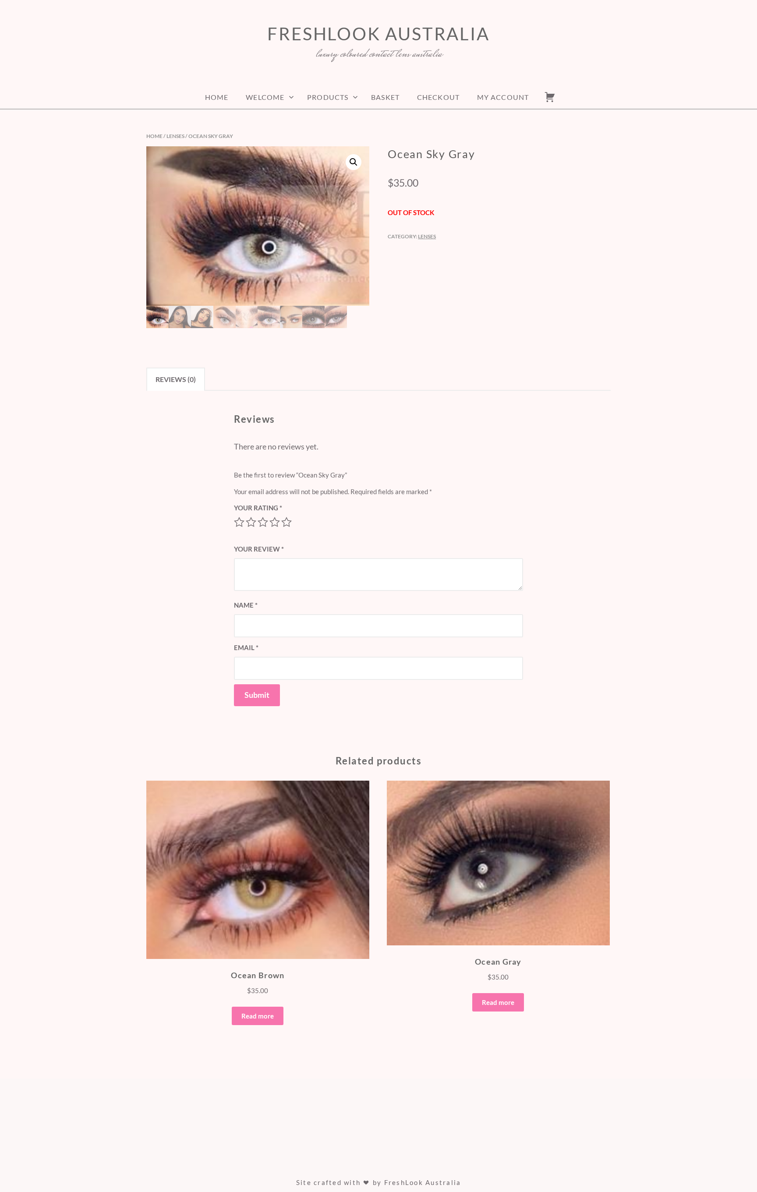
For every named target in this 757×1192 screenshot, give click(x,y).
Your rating (258, 508)
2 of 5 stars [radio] (251, 522)
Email (246, 647)
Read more (257, 1016)
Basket (385, 97)
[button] (353, 162)
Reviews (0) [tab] (176, 379)
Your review (259, 549)
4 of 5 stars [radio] (274, 522)
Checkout (438, 97)
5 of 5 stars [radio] (286, 522)
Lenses (175, 136)
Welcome (265, 97)
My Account (503, 97)
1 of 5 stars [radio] (239, 522)
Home (216, 97)
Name (246, 605)
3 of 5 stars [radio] (263, 522)
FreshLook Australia (378, 33)
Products (327, 97)
